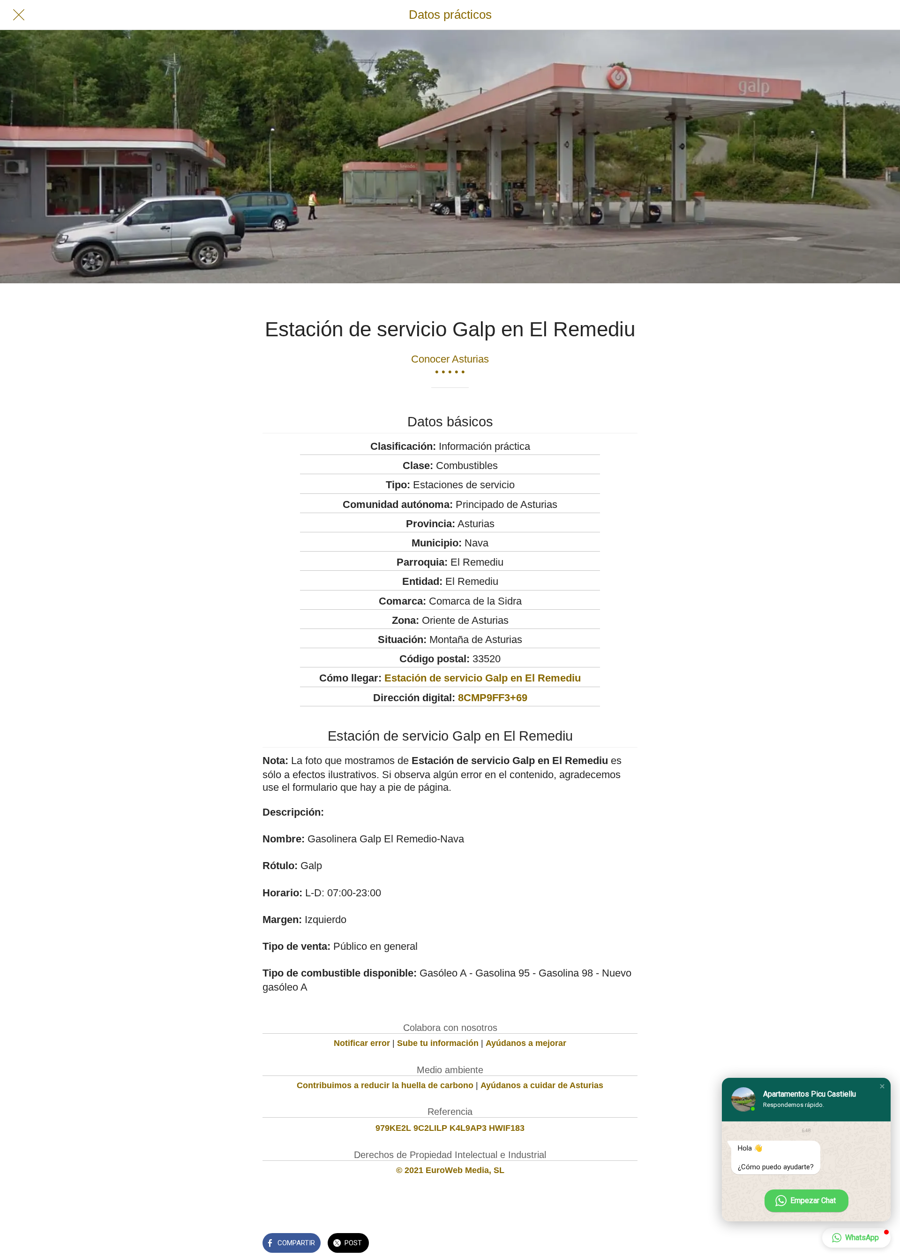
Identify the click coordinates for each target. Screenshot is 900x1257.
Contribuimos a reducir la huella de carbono (385, 1085)
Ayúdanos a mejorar (526, 1043)
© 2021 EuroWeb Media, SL (450, 1170)
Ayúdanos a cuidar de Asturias (541, 1085)
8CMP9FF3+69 (492, 698)
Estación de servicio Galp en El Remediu (482, 678)
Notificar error (362, 1043)
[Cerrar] (18, 15)
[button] (882, 1086)
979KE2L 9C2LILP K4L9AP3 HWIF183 (450, 1128)
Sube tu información (438, 1043)
